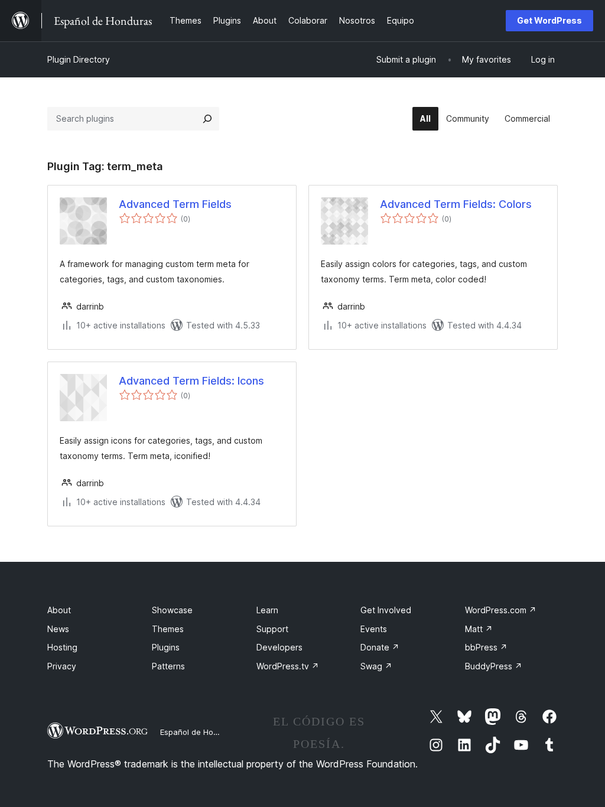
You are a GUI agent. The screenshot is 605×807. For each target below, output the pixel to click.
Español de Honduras (199, 732)
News (58, 629)
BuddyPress (493, 666)
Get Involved (385, 610)
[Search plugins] (207, 119)
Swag (376, 666)
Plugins (166, 647)
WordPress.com (500, 610)
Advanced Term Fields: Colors (456, 204)
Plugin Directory (78, 59)
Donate (379, 647)
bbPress (486, 647)
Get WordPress (549, 20)
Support (272, 629)
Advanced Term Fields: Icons (191, 381)
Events (373, 629)
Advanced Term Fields (175, 204)
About (59, 610)
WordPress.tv (287, 666)
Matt (479, 629)
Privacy (61, 666)
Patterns (168, 666)
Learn (267, 610)
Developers (279, 647)
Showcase (172, 610)
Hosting (62, 647)
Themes (168, 629)
